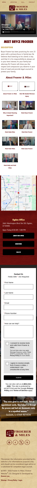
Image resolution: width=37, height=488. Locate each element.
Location (13, 2)
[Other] (9, 442)
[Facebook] (15, 442)
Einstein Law (5, 476)
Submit (18, 378)
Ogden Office (18, 219)
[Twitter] (21, 442)
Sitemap (4, 480)
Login (20, 480)
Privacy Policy (15, 355)
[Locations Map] (18, 193)
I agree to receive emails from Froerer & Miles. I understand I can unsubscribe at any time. (19, 366)
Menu (4, 2)
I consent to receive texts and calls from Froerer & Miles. (20, 349)
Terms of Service (20, 390)
